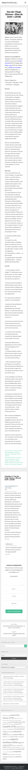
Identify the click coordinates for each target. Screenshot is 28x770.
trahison (10, 754)
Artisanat (9, 457)
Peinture (7, 464)
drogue (11, 724)
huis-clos (6, 729)
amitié (15, 715)
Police (7, 736)
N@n (4, 703)
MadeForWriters (19, 768)
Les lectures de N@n (13, 703)
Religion (6, 747)
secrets (22, 747)
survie (11, 751)
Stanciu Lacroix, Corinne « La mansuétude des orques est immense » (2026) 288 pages (13, 683)
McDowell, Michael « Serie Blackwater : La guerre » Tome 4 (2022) (14, 626)
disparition (20, 722)
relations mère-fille (17, 745)
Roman (19, 454)
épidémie (7, 461)
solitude (19, 749)
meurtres (11, 462)
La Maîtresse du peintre (14, 67)
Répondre (7, 539)
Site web (14, 603)
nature (11, 734)
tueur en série (17, 754)
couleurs (17, 459)
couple (19, 720)
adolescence (6, 715)
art (5, 457)
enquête (9, 726)
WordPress (7, 768)
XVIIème (7, 455)
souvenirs (5, 751)
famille (19, 727)
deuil (12, 722)
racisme (7, 739)
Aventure (5, 720)
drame (6, 724)
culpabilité (5, 722)
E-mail (14, 596)
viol (13, 757)
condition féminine (9, 459)
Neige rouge (8, 65)
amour (8, 718)
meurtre (9, 731)
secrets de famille (9, 749)
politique (13, 736)
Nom (14, 589)
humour (13, 729)
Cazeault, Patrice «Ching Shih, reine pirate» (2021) (14, 633)
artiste (13, 457)
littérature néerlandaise (11, 454)
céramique (18, 457)
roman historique (17, 464)
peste (11, 464)
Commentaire (14, 576)
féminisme (12, 461)
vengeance (7, 757)
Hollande (17, 452)
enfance (18, 724)
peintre (21, 462)
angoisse (16, 718)
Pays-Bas (16, 462)
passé (18, 734)
